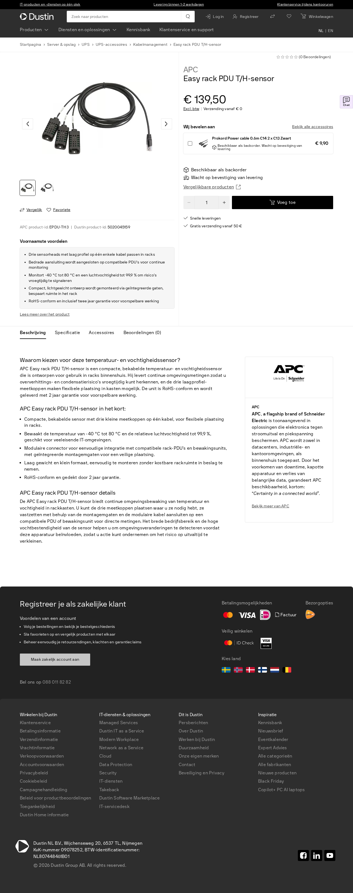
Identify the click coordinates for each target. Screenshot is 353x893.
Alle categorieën (275, 756)
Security (108, 772)
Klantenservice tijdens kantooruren (305, 4)
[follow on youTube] (329, 855)
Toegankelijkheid (37, 806)
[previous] (27, 123)
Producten (31, 29)
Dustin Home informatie (44, 814)
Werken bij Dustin (197, 739)
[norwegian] (238, 670)
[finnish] (262, 670)
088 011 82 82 (56, 682)
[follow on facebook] (303, 855)
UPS (86, 44)
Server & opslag (61, 44)
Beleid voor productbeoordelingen (55, 798)
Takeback (109, 789)
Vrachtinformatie (37, 747)
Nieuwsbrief (270, 731)
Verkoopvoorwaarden (42, 756)
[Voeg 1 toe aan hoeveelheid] (224, 202)
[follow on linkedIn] (316, 855)
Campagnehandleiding (43, 789)
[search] (187, 16)
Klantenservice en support (186, 29)
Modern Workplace (119, 739)
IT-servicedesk (114, 806)
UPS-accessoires (111, 44)
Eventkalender (273, 739)
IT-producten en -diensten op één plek (50, 4)
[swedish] (226, 670)
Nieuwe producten (277, 772)
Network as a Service (121, 747)
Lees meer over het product (44, 314)
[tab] (35, 332)
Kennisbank (139, 29)
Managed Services (118, 722)
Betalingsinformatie (40, 731)
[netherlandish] (274, 670)
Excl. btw (191, 109)
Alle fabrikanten (274, 764)
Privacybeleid (34, 772)
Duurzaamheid (194, 747)
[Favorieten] (289, 16)
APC (190, 69)
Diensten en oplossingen (84, 29)
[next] (166, 123)
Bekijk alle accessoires (312, 126)
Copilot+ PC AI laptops (281, 789)
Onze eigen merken (199, 756)
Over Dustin (191, 731)
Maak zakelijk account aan (55, 659)
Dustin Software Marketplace (129, 798)
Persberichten (193, 722)
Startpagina (30, 44)
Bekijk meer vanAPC (270, 506)
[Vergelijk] (272, 16)
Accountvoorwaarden (42, 764)
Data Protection (115, 764)
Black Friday (271, 781)
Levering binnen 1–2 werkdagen (179, 4)
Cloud (105, 756)
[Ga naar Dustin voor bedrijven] (38, 16)
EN (330, 31)
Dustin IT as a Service (121, 731)
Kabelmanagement (150, 44)
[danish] (250, 670)
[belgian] (286, 670)
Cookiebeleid (33, 781)
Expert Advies (272, 747)
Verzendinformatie (39, 739)
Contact (187, 764)
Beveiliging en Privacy (201, 772)
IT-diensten (110, 781)
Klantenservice (35, 722)
